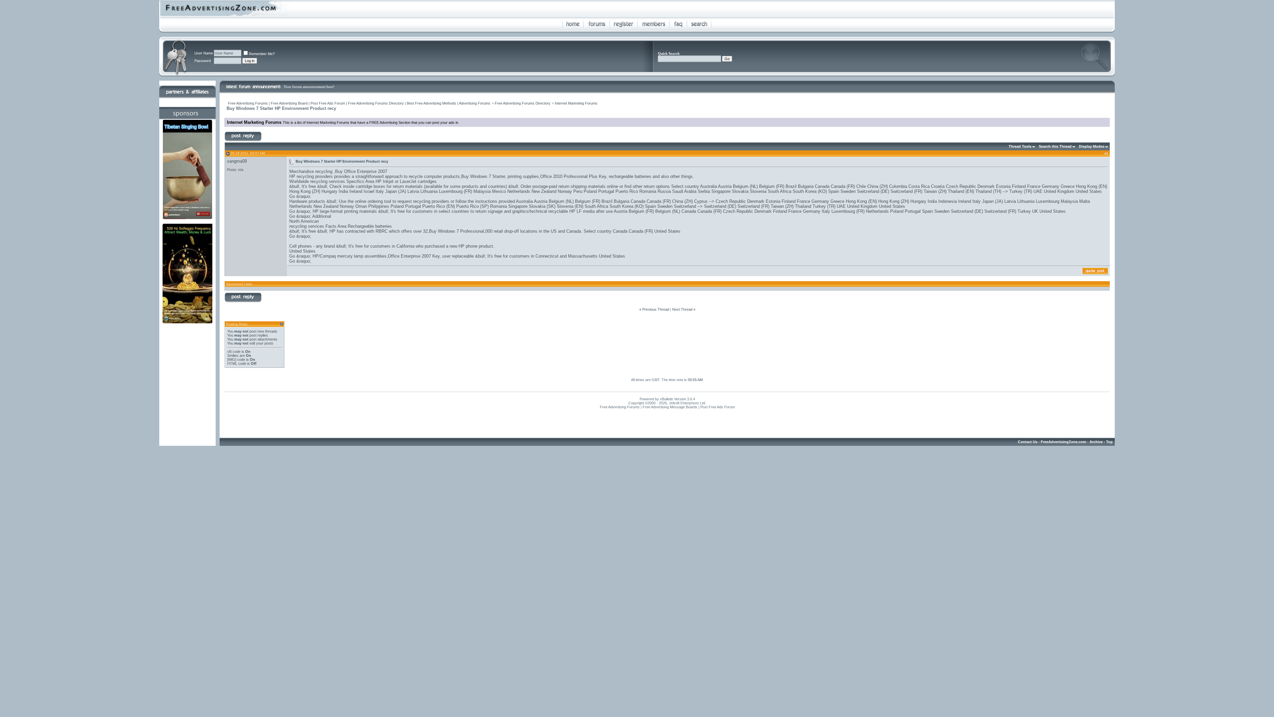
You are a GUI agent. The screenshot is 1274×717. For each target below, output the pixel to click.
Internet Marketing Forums (576, 103)
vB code (234, 352)
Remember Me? (262, 54)
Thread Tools (1020, 146)
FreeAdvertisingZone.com (1063, 442)
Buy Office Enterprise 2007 (361, 171)
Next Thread (682, 309)
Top (1109, 442)
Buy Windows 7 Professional (456, 231)
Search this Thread (1055, 146)
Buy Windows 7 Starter (483, 176)
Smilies (233, 356)
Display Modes (1091, 146)
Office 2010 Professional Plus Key (573, 176)
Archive (1096, 442)
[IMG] (231, 359)
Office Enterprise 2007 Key (414, 256)
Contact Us (1027, 442)
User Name (203, 53)
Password (202, 61)
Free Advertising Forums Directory (522, 103)
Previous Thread (655, 309)
